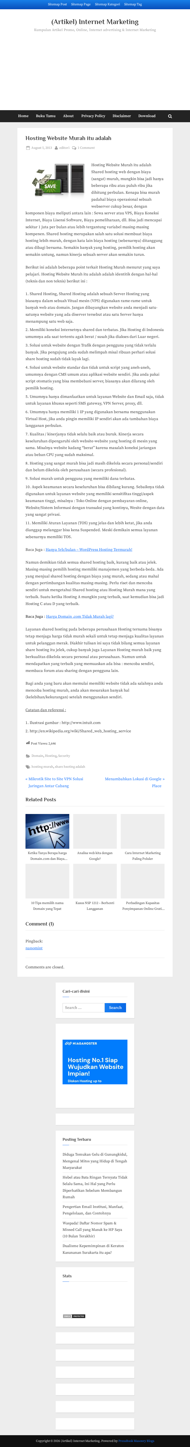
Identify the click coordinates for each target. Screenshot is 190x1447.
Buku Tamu (46, 116)
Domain (37, 756)
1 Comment (86, 148)
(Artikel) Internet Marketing (95, 22)
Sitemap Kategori (107, 4)
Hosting (51, 756)
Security (64, 756)
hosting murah (42, 767)
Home (23, 116)
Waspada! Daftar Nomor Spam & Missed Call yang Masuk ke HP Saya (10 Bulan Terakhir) (92, 1230)
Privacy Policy (93, 116)
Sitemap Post (57, 4)
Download (146, 116)
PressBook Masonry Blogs (136, 1441)
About (68, 116)
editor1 (64, 148)
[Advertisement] (95, 67)
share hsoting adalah (70, 767)
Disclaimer (122, 116)
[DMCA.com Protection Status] (74, 1317)
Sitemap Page (81, 4)
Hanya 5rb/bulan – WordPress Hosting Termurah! (89, 549)
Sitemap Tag (133, 4)
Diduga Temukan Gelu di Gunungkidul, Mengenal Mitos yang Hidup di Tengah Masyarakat (95, 1161)
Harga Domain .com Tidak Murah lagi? (80, 616)
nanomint (34, 948)
